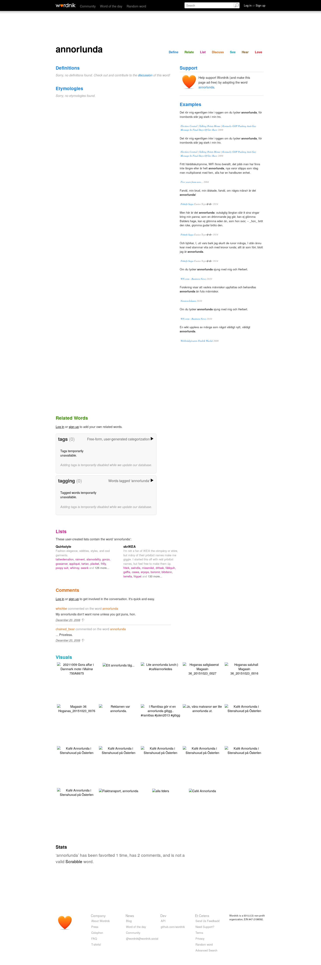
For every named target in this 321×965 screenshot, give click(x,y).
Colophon (97, 933)
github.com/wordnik (173, 927)
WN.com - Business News (193, 278)
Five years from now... (192, 182)
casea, (136, 572)
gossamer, (62, 563)
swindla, (136, 568)
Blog (129, 921)
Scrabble (74, 861)
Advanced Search (206, 950)
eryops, (146, 572)
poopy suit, (63, 568)
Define (173, 52)
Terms (199, 933)
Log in (60, 426)
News (130, 915)
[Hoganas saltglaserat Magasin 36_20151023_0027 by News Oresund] (202, 668)
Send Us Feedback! (207, 921)
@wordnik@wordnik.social (142, 938)
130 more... (155, 576)
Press (94, 927)
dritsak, (161, 568)
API (163, 921)
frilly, (104, 563)
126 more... (102, 568)
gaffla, (127, 572)
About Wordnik (100, 921)
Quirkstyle (63, 546)
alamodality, (94, 559)
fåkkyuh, (171, 568)
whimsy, (75, 568)
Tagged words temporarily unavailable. (78, 494)
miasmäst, (149, 568)
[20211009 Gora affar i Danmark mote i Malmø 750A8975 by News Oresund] (76, 668)
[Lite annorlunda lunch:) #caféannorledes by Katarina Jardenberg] (160, 666)
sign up (74, 426)
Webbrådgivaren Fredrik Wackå (197, 340)
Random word (136, 6)
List (203, 52)
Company (98, 915)
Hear (245, 52)
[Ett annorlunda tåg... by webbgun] (119, 664)
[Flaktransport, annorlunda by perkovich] (118, 790)
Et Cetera (202, 915)
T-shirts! (96, 944)
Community (88, 6)
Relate (189, 52)
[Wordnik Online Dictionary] (66, 5)
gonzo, (106, 559)
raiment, (80, 559)
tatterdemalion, (65, 559)
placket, (95, 563)
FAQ (94, 938)
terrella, (128, 576)
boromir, (156, 572)
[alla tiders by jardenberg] (160, 790)
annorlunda (206, 87)
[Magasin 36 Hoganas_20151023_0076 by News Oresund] (76, 708)
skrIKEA (129, 546)
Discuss (218, 52)
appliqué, (75, 563)
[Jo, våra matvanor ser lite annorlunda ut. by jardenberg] (202, 708)
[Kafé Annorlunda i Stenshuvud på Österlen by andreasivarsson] (244, 708)
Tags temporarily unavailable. (71, 452)
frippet (138, 576)
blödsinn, (167, 572)
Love (258, 52)
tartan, (85, 563)
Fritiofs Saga (187, 204)
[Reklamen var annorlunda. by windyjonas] (118, 708)
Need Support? (204, 927)
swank (85, 568)
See (233, 52)
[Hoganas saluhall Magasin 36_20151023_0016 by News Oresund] (244, 668)
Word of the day (111, 6)
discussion (145, 75)
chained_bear (65, 629)
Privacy (199, 938)
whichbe (61, 608)
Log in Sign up (254, 5)
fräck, (127, 568)
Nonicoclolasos (188, 300)
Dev (163, 915)
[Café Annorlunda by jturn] (202, 790)
